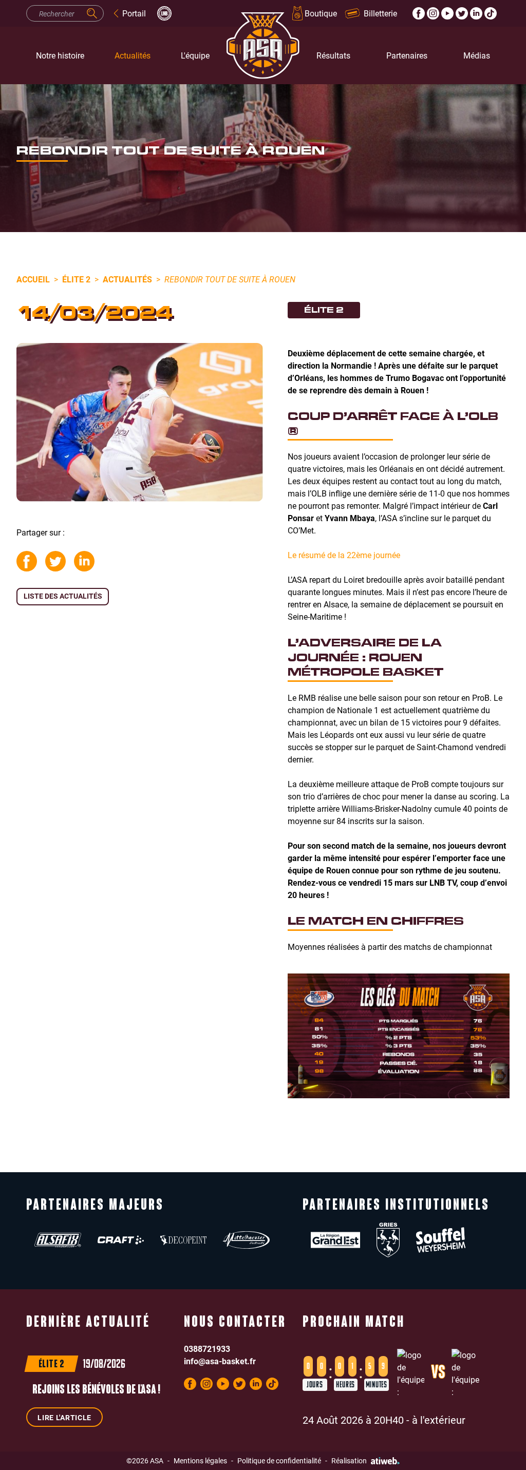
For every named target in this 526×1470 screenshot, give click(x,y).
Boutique (321, 13)
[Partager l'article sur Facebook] (26, 561)
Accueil (33, 279)
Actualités (133, 55)
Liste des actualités (63, 596)
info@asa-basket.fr (220, 1361)
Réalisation (349, 1460)
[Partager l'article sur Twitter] (55, 561)
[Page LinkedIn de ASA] (476, 13)
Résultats (333, 55)
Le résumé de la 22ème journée (344, 554)
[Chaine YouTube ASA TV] (447, 13)
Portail (134, 13)
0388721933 (207, 1348)
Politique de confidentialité (279, 1460)
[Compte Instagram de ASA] (433, 13)
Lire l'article (64, 1417)
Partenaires (406, 55)
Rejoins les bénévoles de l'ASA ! (96, 1390)
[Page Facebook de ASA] (418, 13)
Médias (476, 55)
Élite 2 (76, 279)
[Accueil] (263, 55)
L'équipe (195, 55)
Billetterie (380, 13)
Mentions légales (200, 1460)
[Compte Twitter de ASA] (462, 13)
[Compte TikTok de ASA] (490, 13)
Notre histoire (60, 55)
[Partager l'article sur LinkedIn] (84, 561)
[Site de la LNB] (164, 13)
